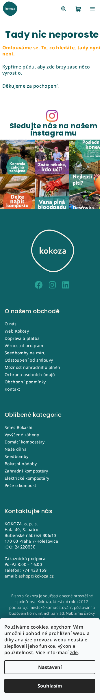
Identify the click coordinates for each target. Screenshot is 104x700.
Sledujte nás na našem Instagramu (53, 129)
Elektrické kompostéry (27, 478)
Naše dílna (16, 449)
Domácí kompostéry (25, 442)
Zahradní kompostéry (26, 471)
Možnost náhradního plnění (33, 367)
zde (74, 652)
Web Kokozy (17, 331)
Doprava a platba (22, 338)
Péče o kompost (20, 485)
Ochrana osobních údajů (30, 374)
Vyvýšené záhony (22, 434)
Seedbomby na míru (25, 353)
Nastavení (50, 667)
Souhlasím (50, 686)
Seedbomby (17, 456)
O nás (10, 323)
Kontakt (12, 389)
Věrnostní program (24, 345)
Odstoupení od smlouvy (29, 360)
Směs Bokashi (19, 427)
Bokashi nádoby (21, 463)
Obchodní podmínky (25, 382)
